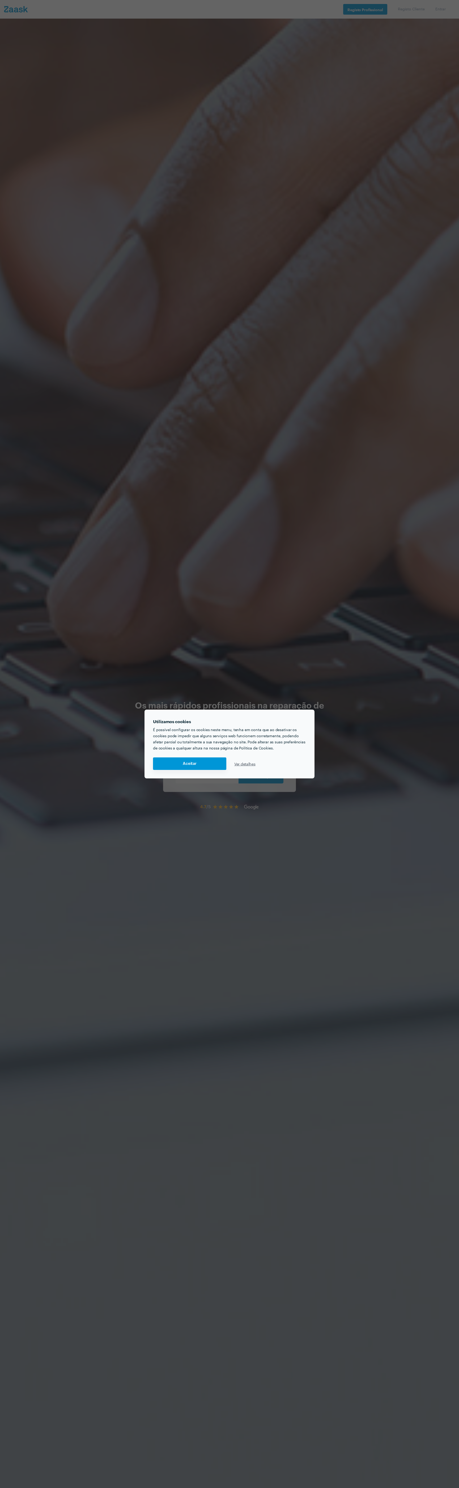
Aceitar (190, 764)
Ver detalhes (245, 763)
